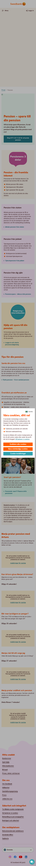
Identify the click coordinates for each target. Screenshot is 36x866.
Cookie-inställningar (18, 453)
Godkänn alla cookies (18, 444)
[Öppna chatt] (32, 862)
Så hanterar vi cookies (22, 439)
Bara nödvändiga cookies (18, 449)
